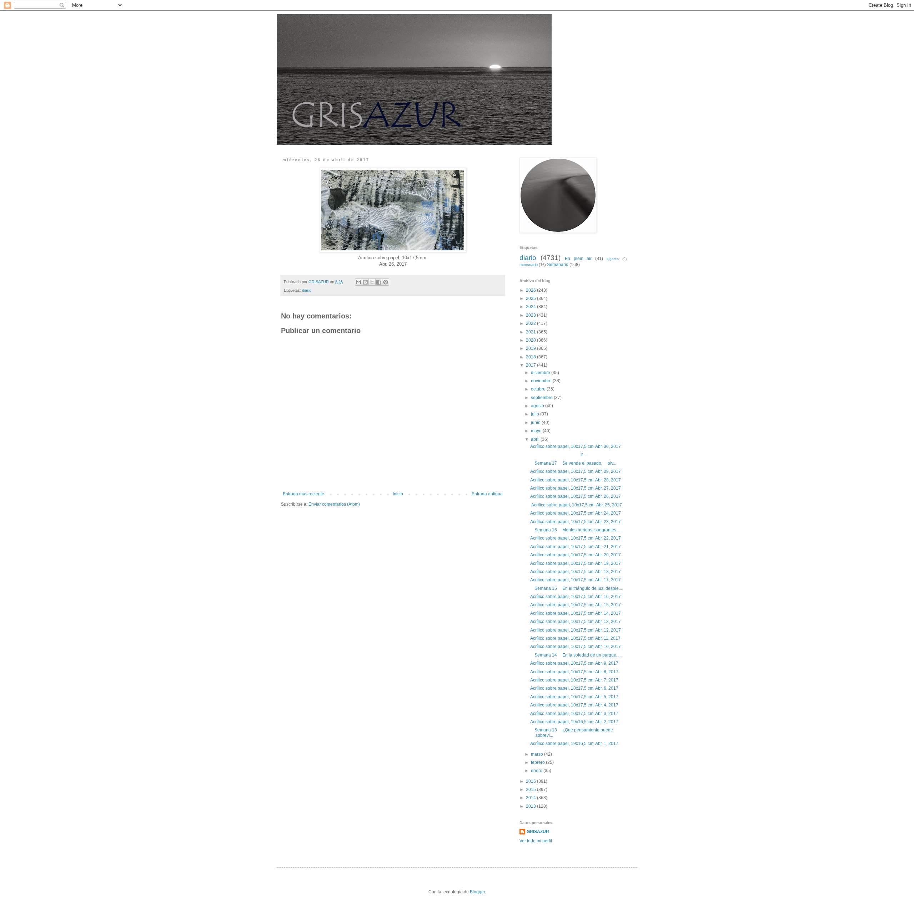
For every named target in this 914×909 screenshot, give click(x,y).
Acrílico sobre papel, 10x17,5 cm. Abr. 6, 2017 (574, 688)
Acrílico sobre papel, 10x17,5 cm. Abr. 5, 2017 (574, 696)
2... (558, 454)
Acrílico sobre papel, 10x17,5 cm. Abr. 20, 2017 (575, 554)
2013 (531, 806)
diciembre (541, 372)
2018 (531, 356)
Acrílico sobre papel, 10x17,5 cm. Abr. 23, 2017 (575, 521)
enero (537, 770)
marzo (537, 754)
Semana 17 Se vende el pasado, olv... (573, 463)
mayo (537, 430)
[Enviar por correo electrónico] (358, 282)
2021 (531, 332)
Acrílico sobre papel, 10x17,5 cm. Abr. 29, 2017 (575, 471)
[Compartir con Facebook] (378, 282)
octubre (539, 389)
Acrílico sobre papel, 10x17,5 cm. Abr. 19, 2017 (575, 563)
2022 (531, 323)
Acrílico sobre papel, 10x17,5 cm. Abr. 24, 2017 (575, 513)
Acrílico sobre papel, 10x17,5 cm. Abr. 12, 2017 (575, 630)
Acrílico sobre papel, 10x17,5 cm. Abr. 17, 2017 (575, 579)
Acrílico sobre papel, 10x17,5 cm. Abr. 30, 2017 (575, 446)
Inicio (398, 493)
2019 (531, 348)
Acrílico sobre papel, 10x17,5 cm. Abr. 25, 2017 (576, 504)
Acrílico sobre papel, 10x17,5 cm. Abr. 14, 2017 (575, 613)
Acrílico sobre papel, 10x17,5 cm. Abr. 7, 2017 (574, 680)
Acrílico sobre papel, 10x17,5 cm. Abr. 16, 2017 (575, 596)
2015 (531, 789)
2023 (531, 315)
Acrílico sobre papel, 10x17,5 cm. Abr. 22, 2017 (575, 538)
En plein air (578, 258)
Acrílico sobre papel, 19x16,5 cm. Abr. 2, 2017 (574, 721)
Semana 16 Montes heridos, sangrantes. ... (576, 529)
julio (535, 414)
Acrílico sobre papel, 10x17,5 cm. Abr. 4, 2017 (574, 705)
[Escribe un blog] (365, 282)
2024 (531, 306)
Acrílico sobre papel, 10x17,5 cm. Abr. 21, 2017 (575, 546)
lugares (613, 259)
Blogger (477, 891)
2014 (531, 797)
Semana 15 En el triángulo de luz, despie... (576, 588)
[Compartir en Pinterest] (385, 282)
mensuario (528, 264)
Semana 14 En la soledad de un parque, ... (576, 655)
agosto (538, 405)
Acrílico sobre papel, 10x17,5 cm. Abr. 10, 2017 (575, 646)
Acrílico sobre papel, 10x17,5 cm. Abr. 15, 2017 (575, 604)
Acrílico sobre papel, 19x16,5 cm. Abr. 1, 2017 (574, 743)
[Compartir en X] (372, 282)
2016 (531, 781)
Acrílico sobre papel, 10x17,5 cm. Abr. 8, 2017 (574, 671)
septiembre (542, 397)
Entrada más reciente (303, 493)
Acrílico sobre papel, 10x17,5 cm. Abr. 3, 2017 (574, 713)
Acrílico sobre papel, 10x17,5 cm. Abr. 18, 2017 (575, 571)
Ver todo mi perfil (535, 840)
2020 (531, 340)
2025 (531, 298)
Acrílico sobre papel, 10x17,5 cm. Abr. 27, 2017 (575, 488)
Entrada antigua (487, 493)
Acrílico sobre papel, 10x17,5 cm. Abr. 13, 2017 (575, 621)
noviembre (542, 380)
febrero (538, 762)
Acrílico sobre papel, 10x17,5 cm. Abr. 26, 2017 (575, 496)
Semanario (557, 264)
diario (306, 290)
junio (536, 422)
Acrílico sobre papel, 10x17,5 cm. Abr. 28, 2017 (575, 480)
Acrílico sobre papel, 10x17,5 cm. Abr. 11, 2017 (575, 638)
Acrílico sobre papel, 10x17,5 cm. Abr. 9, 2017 (574, 663)
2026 (531, 290)
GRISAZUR (538, 831)
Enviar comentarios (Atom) (334, 504)
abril (536, 439)
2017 (531, 365)
